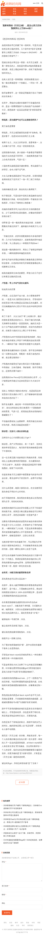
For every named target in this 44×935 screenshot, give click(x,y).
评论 (4, 862)
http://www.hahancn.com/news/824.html (19, 773)
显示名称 (5, 886)
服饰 (4, 14)
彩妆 (14, 11)
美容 (25, 9)
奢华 (36, 9)
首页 (4, 9)
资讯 (14, 9)
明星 (36, 11)
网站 (3, 903)
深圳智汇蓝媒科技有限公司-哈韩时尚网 (20, 929)
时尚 (25, 11)
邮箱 (4, 894)
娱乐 (4, 11)
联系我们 (30, 925)
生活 (14, 14)
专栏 (25, 14)
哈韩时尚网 (6, 19)
